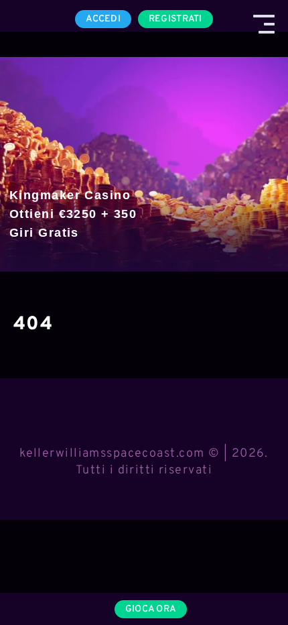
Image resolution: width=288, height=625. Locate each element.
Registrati (175, 19)
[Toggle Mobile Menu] (264, 24)
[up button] (254, 580)
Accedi (103, 19)
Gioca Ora (151, 609)
